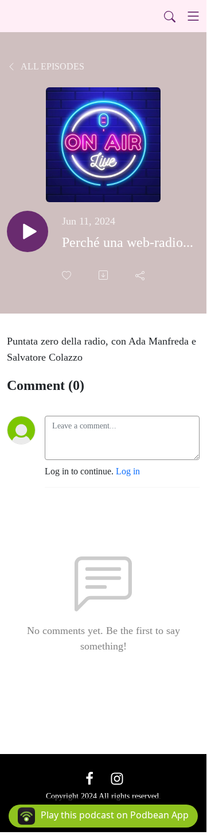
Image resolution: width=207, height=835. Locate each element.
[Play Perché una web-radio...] (27, 231)
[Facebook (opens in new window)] (89, 778)
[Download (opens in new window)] (104, 275)
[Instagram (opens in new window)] (117, 778)
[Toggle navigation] (193, 16)
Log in (128, 471)
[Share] (141, 275)
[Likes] (68, 275)
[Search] (169, 16)
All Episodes (51, 66)
